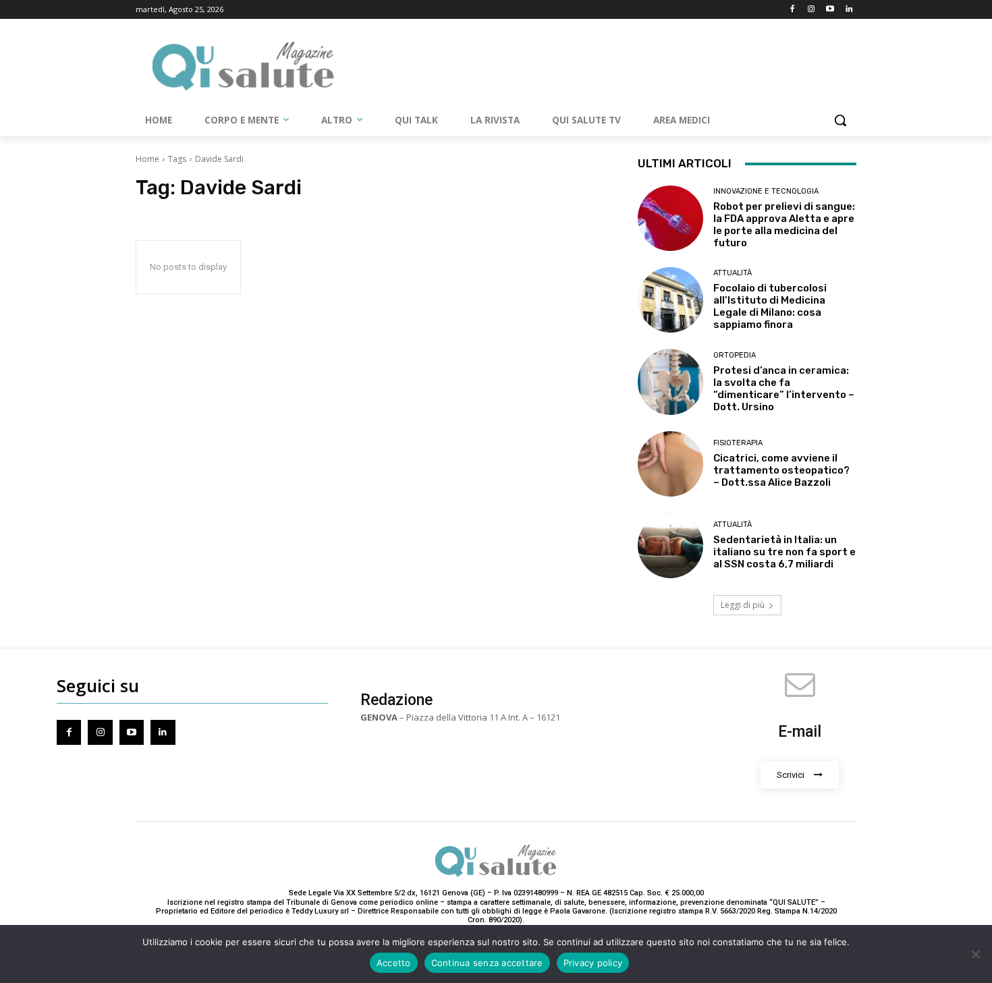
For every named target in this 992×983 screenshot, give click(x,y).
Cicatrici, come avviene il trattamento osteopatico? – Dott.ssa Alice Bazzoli (781, 470)
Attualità (732, 273)
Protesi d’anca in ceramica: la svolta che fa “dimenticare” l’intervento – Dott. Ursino (783, 388)
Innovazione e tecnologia (766, 191)
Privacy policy (593, 962)
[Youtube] (829, 10)
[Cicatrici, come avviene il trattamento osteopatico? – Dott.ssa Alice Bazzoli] (670, 464)
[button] (840, 120)
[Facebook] (792, 10)
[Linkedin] (848, 10)
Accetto (394, 962)
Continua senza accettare (487, 962)
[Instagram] (811, 10)
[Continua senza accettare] (975, 954)
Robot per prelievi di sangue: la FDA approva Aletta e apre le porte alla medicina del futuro (784, 224)
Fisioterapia (738, 443)
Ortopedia (734, 355)
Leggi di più (743, 605)
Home (147, 159)
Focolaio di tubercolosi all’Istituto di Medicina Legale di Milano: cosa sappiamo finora (770, 306)
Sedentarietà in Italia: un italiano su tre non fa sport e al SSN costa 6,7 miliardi (784, 552)
